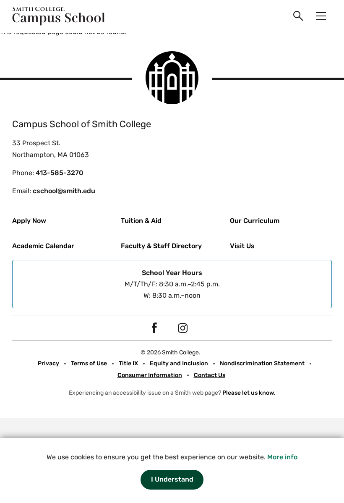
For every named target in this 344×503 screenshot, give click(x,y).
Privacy (48, 363)
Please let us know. (248, 392)
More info (282, 457)
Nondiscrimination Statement (262, 363)
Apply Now (29, 221)
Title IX (128, 363)
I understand (172, 479)
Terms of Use (89, 363)
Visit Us (242, 246)
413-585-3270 (59, 173)
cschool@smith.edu (64, 191)
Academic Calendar (43, 246)
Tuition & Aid (141, 221)
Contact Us (209, 375)
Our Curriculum (254, 221)
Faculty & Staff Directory (161, 246)
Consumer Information (149, 375)
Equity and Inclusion (179, 363)
